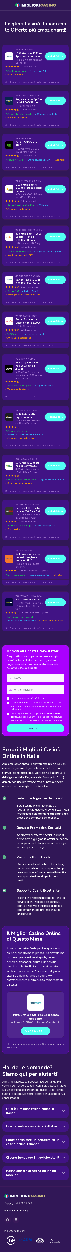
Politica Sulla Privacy (16, 1210)
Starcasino (27, 49)
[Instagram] (16, 1220)
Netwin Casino (28, 410)
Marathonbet (28, 316)
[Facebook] (7, 1220)
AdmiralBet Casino (31, 95)
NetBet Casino (29, 504)
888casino (26, 138)
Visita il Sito (55, 56)
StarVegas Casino (31, 181)
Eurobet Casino (29, 276)
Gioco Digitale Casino (31, 230)
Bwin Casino (27, 359)
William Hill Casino (31, 596)
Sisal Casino (28, 459)
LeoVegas (26, 550)
